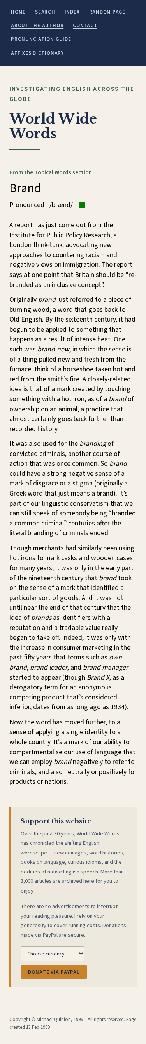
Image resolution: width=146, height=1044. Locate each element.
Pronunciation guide (41, 39)
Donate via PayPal (54, 972)
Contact (85, 25)
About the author (37, 25)
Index (72, 12)
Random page (107, 12)
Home (18, 12)
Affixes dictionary (37, 53)
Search (45, 12)
